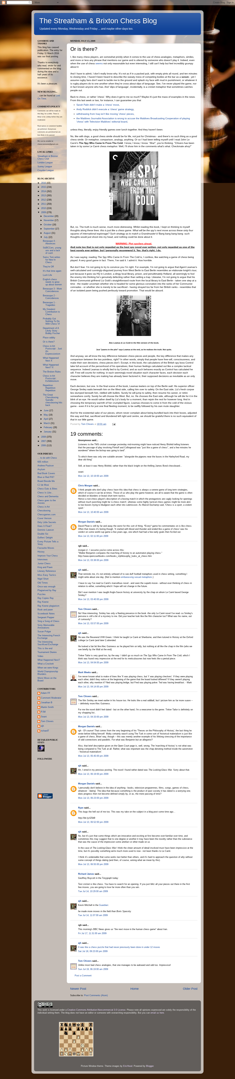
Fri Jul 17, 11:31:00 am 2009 (92, 933)
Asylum (41, 469)
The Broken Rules (52, 372)
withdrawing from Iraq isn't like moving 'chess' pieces (105, 113)
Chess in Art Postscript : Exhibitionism (51, 378)
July (46, 237)
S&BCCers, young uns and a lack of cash (52, 250)
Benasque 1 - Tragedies (49, 303)
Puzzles (42, 594)
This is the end (45, 648)
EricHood (127, 1066)
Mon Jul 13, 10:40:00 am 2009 (93, 512)
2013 (44, 195)
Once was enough (46, 586)
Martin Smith (47, 707)
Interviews (43, 559)
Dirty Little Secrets (47, 522)
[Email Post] (113, 424)
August (47, 233)
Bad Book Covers (46, 473)
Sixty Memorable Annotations (46, 626)
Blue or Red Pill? (46, 477)
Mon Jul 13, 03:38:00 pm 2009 (93, 560)
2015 (44, 187)
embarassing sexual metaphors (136, 577)
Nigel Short (43, 579)
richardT (45, 731)
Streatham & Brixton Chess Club (48, 157)
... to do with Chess (47, 458)
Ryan (80, 808)
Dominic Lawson (46, 530)
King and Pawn (45, 567)
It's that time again (52, 271)
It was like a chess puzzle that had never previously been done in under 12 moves (119, 947)
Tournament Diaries (47, 652)
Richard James (86, 874)
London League (45, 162)
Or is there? (49, 342)
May (46, 415)
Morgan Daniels (86, 522)
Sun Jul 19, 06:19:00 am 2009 (93, 969)
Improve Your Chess (48, 556)
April (46, 419)
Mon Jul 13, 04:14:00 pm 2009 (93, 687)
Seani (44, 716)
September (49, 229)
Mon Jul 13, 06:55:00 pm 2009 (93, 864)
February (48, 427)
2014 (44, 191)
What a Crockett (46, 664)
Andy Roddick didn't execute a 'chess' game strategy (104, 109)
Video (40, 656)
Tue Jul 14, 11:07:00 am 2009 (93, 915)
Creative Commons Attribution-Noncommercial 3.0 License (96, 1010)
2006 (44, 445)
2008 (44, 437)
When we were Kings (48, 668)
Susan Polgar (44, 631)
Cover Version (44, 518)
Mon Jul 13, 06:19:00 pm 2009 (93, 774)
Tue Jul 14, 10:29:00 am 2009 (93, 891)
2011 (44, 204)
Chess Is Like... (45, 493)
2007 (44, 441)
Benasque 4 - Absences (49, 242)
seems (99, 63)
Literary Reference (47, 571)
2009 (44, 212)
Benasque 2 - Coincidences (51, 296)
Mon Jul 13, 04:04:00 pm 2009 (93, 662)
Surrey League (45, 166)
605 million (43, 462)
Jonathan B (46, 702)
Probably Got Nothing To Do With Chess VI (51, 321)
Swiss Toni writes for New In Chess (51, 260)
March (47, 423)
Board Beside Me (46, 481)
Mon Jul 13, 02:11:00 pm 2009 (93, 536)
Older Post (190, 988)
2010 (44, 208)
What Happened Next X (51, 359)
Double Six (43, 534)
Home (134, 988)
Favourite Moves (46, 548)
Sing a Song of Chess (48, 621)
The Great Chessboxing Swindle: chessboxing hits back (52, 400)
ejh (79, 570)
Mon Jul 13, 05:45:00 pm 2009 (93, 756)
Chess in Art (44, 507)
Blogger (149, 1066)
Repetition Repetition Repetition (49, 388)
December (49, 216)
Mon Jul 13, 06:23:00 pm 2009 (93, 798)
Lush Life (47, 275)
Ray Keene (43, 602)
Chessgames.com (47, 514)
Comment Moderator (51, 698)
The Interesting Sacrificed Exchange (48, 643)
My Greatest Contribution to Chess (51, 312)
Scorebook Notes (46, 613)
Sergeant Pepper (46, 617)
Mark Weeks (84, 672)
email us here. (158, 1013)
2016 (44, 183)
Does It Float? (45, 526)
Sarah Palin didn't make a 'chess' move (97, 104)
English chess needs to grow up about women (52, 282)
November (49, 220)
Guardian (103, 905)
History (41, 552)
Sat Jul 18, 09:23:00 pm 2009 (93, 951)
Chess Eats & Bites (47, 489)
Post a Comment (83, 975)
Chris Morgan (85, 485)
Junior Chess (44, 563)
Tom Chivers (85, 609)
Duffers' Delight (45, 537)
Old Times (43, 583)
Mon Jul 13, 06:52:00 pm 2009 (93, 822)
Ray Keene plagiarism (48, 606)
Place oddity (49, 337)
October (48, 224)
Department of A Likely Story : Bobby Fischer (51, 331)
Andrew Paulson (46, 465)
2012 (44, 200)
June (46, 410)
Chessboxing (44, 510)
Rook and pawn (45, 609)
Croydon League (46, 170)
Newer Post (78, 988)
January (48, 432)
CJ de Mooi (43, 485)
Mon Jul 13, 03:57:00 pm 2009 (93, 623)
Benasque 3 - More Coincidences (52, 290)
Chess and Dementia (48, 496)
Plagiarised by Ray (47, 590)
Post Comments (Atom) (96, 995)
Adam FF (45, 693)
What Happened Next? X (51, 366)
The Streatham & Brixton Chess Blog (98, 21)
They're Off (48, 266)
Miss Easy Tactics (47, 575)
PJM (43, 712)
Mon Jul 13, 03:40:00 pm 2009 (93, 599)
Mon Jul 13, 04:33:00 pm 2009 (93, 717)
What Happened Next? (49, 660)
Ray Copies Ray (46, 598)
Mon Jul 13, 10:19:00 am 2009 (93, 476)
